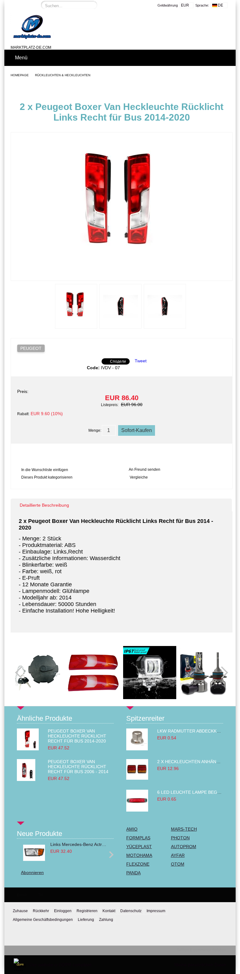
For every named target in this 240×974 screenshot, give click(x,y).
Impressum (156, 911)
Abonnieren (32, 872)
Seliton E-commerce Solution (201, 950)
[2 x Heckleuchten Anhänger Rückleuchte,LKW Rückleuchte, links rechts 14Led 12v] (137, 778)
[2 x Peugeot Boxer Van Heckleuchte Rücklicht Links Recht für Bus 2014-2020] (121, 274)
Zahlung (106, 919)
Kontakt (108, 911)
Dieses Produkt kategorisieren (46, 477)
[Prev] (21, 672)
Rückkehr (41, 911)
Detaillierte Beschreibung (44, 505)
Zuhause (20, 911)
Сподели (118, 361)
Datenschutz (131, 911)
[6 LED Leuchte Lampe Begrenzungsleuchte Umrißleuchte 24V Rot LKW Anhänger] (137, 810)
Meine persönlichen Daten (200, 964)
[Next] (222, 672)
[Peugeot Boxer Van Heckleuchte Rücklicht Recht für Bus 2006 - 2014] (26, 779)
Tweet (141, 360)
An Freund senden (144, 469)
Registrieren (87, 911)
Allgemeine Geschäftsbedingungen (43, 919)
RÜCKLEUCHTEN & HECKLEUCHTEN (62, 75)
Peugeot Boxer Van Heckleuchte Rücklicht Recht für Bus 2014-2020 (77, 735)
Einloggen (63, 911)
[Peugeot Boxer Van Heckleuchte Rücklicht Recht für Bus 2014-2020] (28, 748)
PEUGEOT (31, 348)
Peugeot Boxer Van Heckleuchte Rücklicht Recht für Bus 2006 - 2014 (78, 766)
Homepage (20, 75)
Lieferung (86, 919)
